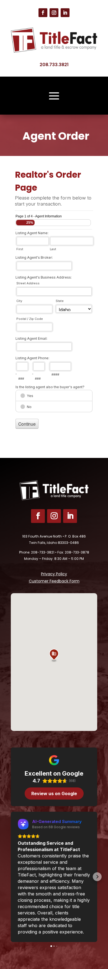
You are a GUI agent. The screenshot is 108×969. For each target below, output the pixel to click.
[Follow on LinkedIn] (65, 12)
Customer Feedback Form (54, 581)
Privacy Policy (54, 574)
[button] (54, 655)
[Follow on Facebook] (42, 12)
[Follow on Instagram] (54, 12)
